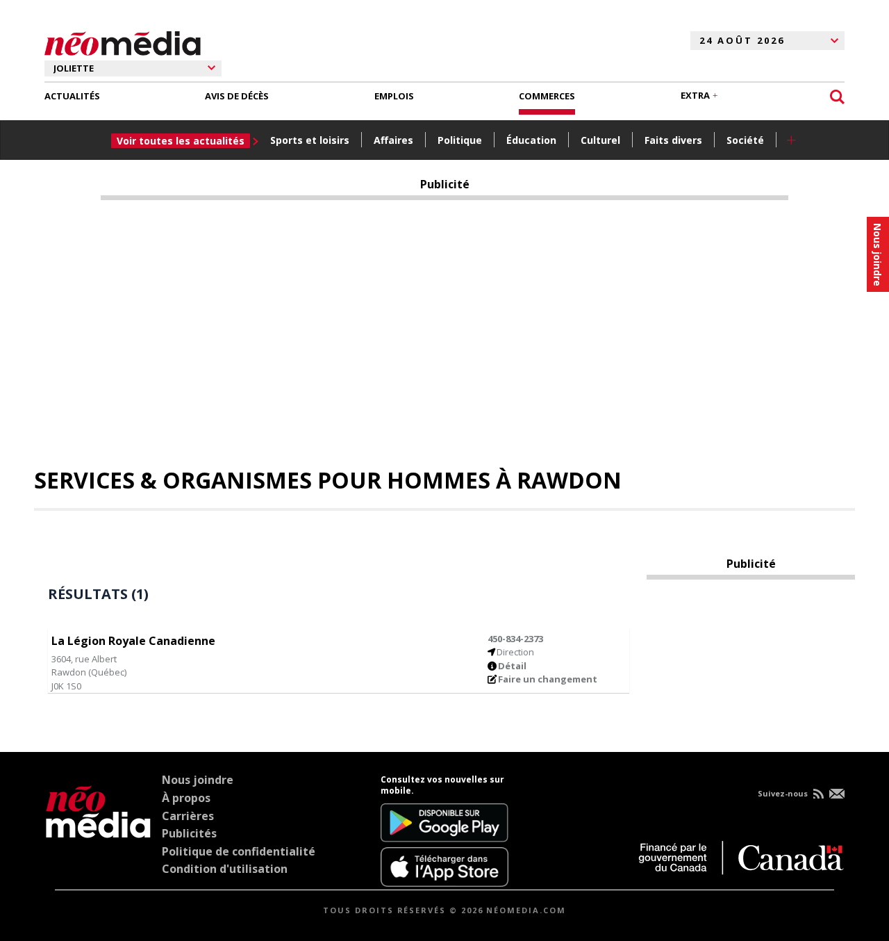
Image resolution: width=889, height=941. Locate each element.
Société (745, 140)
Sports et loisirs (309, 140)
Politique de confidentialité (238, 851)
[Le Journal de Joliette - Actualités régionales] (122, 41)
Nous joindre (197, 779)
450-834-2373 (515, 638)
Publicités (189, 833)
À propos (186, 797)
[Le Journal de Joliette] (98, 830)
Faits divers (673, 140)
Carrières (188, 816)
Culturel (600, 140)
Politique (460, 140)
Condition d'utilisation (225, 868)
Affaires (393, 140)
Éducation (531, 140)
